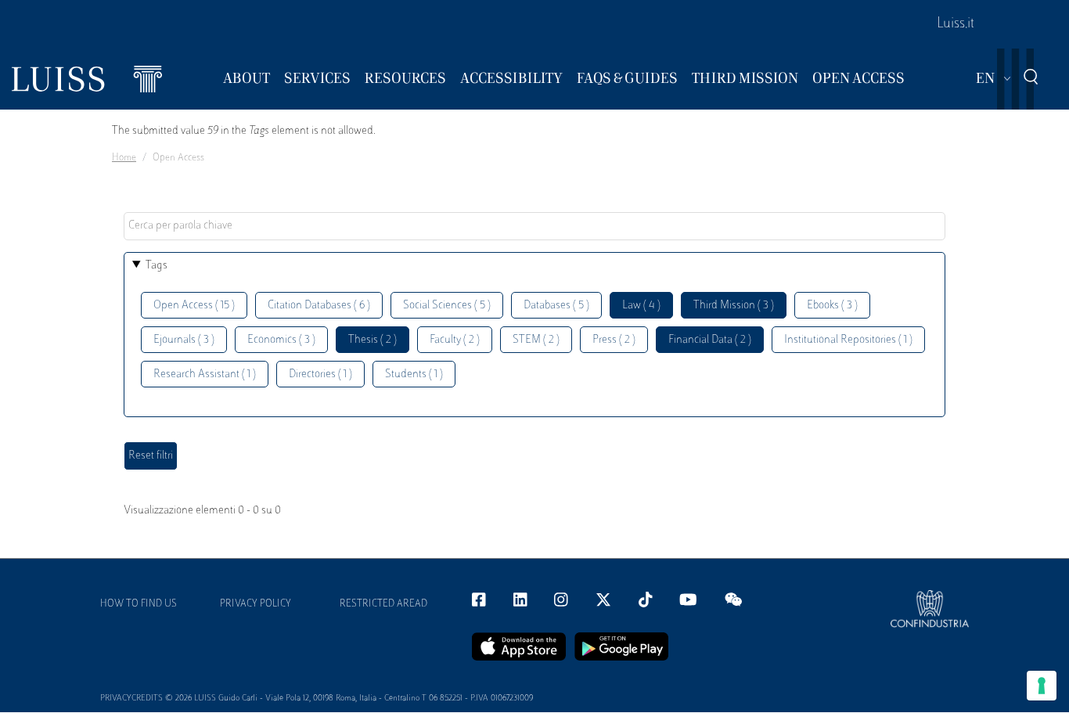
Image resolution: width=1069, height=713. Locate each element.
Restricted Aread (383, 604)
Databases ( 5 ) (556, 305)
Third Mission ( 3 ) (733, 305)
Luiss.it (955, 24)
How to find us (138, 604)
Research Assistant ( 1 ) (204, 374)
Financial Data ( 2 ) (709, 340)
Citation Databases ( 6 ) (319, 305)
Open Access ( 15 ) (194, 305)
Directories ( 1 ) (320, 374)
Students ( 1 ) (414, 374)
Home (124, 158)
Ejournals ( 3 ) (183, 340)
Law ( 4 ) (641, 305)
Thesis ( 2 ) (372, 340)
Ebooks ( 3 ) (832, 305)
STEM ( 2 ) (536, 340)
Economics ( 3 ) (281, 340)
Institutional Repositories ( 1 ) (848, 340)
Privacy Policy (255, 604)
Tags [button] (156, 266)
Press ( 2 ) (613, 340)
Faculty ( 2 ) (455, 340)
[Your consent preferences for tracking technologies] (1041, 685)
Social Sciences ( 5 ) (447, 305)
